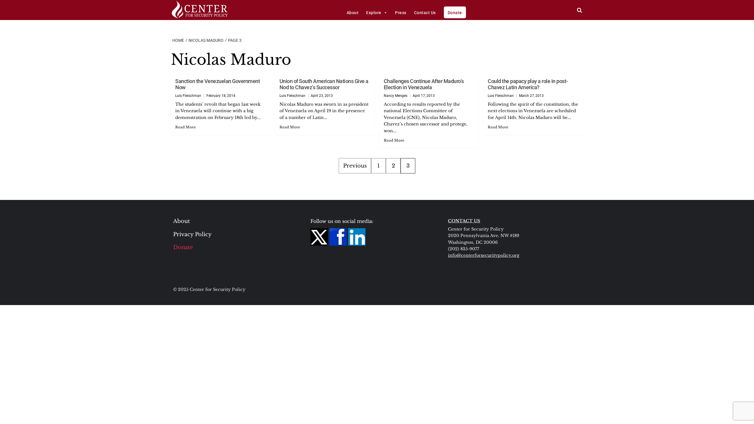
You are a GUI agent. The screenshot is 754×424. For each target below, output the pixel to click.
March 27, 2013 (531, 96)
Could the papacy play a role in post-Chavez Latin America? (528, 84)
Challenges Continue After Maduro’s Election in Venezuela (424, 84)
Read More (185, 127)
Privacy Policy (192, 234)
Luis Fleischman (188, 96)
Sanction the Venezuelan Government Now (217, 84)
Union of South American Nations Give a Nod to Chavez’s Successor (324, 84)
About (353, 12)
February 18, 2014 (220, 96)
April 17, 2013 (424, 96)
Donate (455, 12)
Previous (355, 166)
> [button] (579, 10)
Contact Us (425, 12)
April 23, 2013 (322, 96)
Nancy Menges (395, 96)
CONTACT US (464, 220)
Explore (373, 12)
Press (400, 12)
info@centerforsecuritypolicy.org (483, 255)
